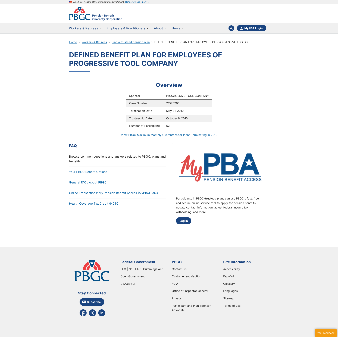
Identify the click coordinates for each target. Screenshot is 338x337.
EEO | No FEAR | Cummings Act (141, 269)
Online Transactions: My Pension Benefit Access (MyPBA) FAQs (113, 193)
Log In (184, 221)
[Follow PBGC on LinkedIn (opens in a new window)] (102, 316)
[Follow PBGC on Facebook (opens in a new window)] (83, 316)
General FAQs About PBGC (88, 182)
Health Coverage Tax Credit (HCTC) (94, 203)
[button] (325, 333)
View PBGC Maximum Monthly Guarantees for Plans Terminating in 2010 (169, 135)
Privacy (177, 298)
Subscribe (94, 302)
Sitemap (228, 298)
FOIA (175, 283)
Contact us (179, 269)
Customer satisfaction (186, 276)
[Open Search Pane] (231, 28)
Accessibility (231, 269)
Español (228, 276)
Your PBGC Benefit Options (88, 172)
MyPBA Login (253, 28)
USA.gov (126, 283)
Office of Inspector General (190, 291)
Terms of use (231, 305)
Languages (230, 291)
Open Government (132, 276)
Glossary (229, 283)
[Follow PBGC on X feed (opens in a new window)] (92, 316)
